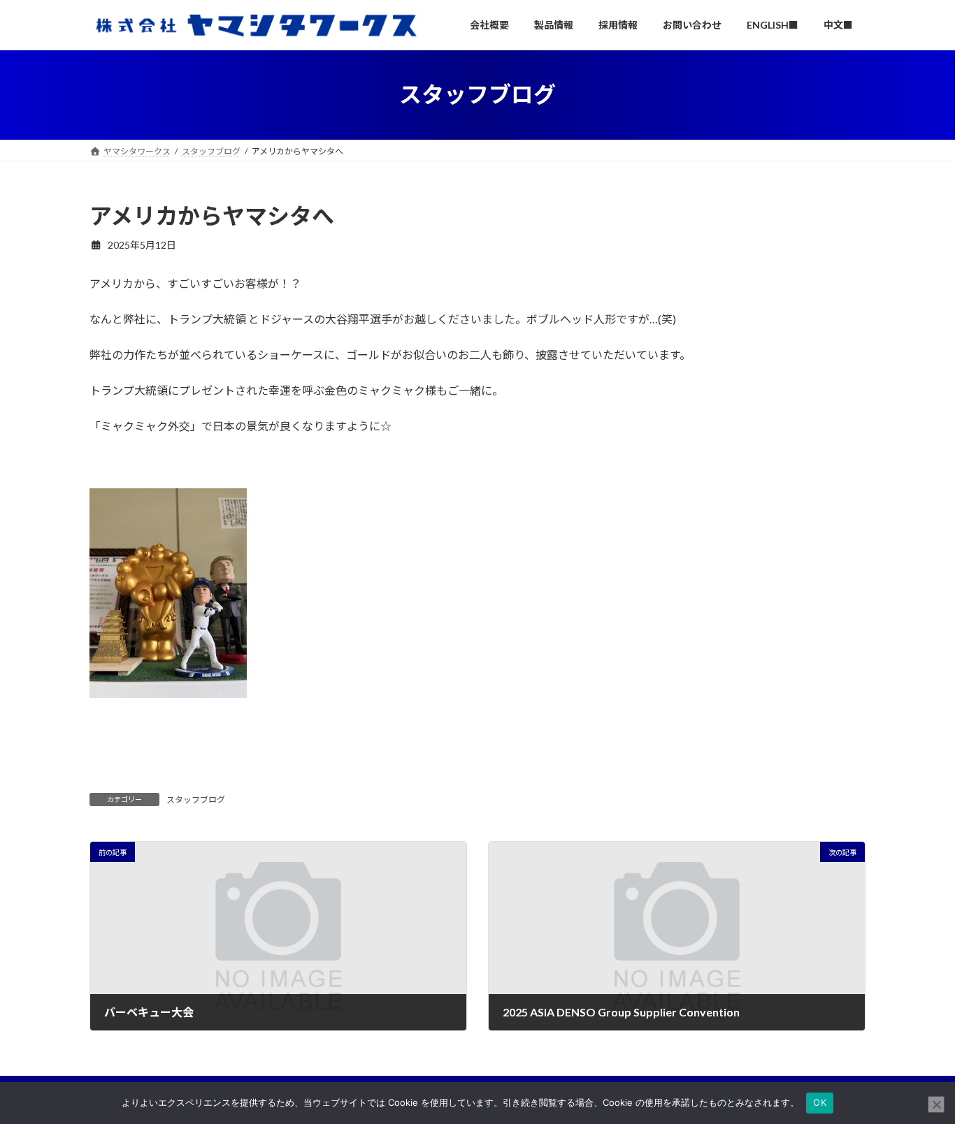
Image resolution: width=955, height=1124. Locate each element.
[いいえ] (936, 1104)
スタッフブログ (195, 799)
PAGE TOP (919, 1077)
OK (819, 1102)
